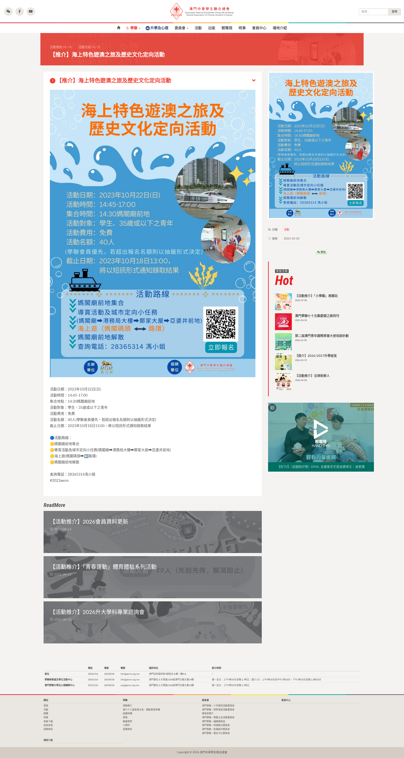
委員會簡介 (208, 713)
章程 (125, 717)
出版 (211, 28)
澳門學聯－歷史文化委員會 (216, 733)
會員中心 (259, 28)
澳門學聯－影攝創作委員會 (216, 729)
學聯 (134, 28)
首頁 (46, 706)
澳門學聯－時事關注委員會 (216, 725)
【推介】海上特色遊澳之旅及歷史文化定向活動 (111, 80)
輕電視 (227, 28)
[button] (8, 11)
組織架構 (127, 713)
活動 (198, 28)
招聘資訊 (48, 729)
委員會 (180, 28)
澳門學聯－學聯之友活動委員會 (218, 717)
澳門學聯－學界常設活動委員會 (218, 710)
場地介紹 (280, 28)
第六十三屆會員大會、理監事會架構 (141, 710)
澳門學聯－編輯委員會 (213, 721)
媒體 (46, 713)
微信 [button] (323, 252)
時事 (242, 28)
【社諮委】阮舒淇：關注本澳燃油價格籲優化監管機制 (118, 28)
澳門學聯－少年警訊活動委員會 (218, 706)
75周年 (126, 725)
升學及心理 (159, 28)
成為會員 (48, 725)
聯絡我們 (127, 721)
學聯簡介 (127, 706)
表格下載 (48, 721)
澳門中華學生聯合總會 (202, 11)
